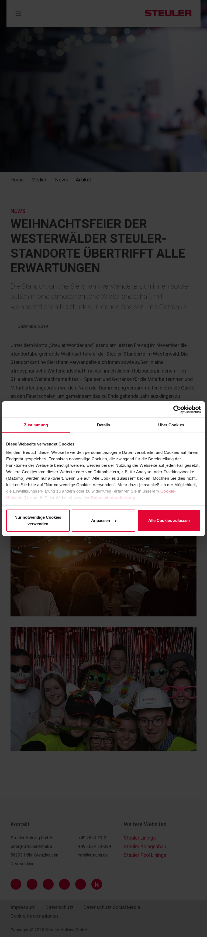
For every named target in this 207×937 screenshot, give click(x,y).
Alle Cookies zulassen (169, 520)
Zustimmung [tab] (36, 425)
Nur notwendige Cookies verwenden (38, 520)
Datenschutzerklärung (113, 497)
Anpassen (100, 520)
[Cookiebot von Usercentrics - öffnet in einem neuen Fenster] (177, 409)
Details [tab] (103, 425)
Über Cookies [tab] (171, 425)
